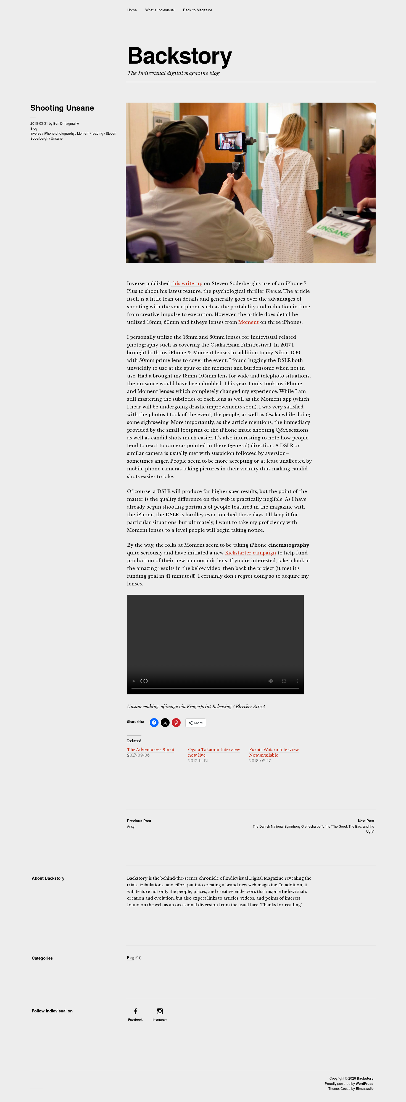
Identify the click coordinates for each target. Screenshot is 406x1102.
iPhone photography (59, 133)
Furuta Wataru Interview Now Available (274, 752)
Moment (83, 133)
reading (97, 133)
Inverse (35, 133)
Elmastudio (364, 1088)
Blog (33, 128)
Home (132, 9)
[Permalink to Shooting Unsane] (251, 261)
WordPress (364, 1083)
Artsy (139, 823)
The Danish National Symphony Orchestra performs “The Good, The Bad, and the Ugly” (313, 826)
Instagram (160, 1019)
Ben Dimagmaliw (66, 123)
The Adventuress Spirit (150, 749)
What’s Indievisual (160, 9)
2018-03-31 (39, 123)
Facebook (135, 1019)
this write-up (186, 283)
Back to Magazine (197, 9)
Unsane (57, 138)
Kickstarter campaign (250, 553)
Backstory (179, 54)
